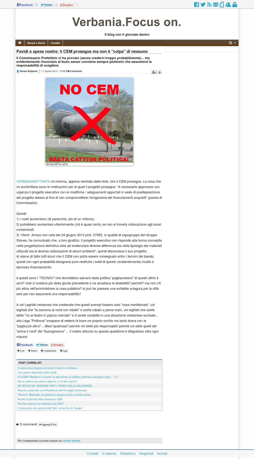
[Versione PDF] (222, 5)
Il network (109, 453)
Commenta (76, 71)
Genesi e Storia (36, 43)
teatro (33, 351)
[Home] (19, 43)
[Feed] (209, 5)
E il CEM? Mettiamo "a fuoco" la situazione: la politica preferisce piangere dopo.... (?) (68, 377)
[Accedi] (235, 5)
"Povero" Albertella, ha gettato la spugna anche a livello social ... (55, 395)
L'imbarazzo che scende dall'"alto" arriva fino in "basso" (50, 408)
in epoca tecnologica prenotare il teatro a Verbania (47, 368)
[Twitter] (203, 5)
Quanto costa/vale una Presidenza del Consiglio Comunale (52, 390)
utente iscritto (72, 440)
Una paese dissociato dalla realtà (37, 372)
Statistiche (128, 453)
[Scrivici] (216, 5)
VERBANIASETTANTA (33, 181)
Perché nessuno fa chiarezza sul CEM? (41, 403)
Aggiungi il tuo (49, 424)
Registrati (146, 453)
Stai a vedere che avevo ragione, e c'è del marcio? (47, 381)
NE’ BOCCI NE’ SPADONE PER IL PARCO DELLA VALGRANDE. (55, 386)
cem (21, 351)
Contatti (55, 43)
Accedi (162, 453)
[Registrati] (228, 5)
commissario (49, 351)
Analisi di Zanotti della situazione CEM (40, 399)
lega (64, 351)
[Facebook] (197, 5)
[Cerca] (232, 43)
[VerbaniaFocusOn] (127, 28)
